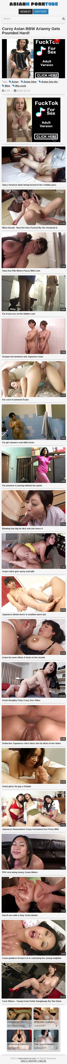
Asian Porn (33, 4)
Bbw (7, 85)
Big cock (20, 85)
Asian (15, 81)
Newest (25, 11)
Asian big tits (49, 81)
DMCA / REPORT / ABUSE (33, 1061)
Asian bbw (29, 81)
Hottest (41, 11)
